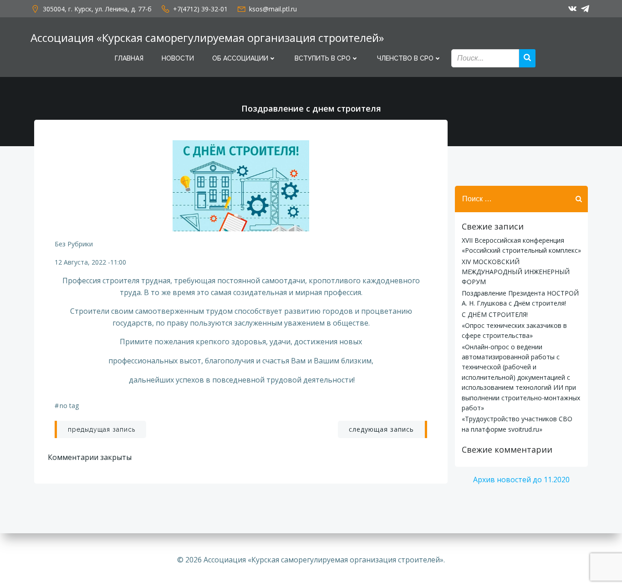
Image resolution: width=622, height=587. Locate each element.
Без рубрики (74, 244)
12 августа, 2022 (80, 262)
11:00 (118, 262)
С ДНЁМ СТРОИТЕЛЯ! (495, 314)
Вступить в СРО (323, 58)
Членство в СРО (405, 58)
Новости (178, 58)
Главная (129, 58)
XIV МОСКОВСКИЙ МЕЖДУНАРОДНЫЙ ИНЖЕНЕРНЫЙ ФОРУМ (516, 271)
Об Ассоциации (240, 58)
